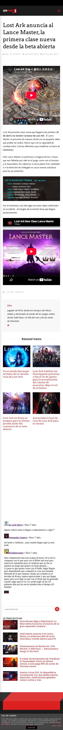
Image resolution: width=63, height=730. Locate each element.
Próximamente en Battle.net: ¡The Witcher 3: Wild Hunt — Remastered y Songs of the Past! (39, 649)
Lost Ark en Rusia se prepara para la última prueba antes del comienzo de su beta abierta (16, 424)
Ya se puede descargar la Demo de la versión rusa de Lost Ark (16, 374)
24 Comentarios (32, 54)
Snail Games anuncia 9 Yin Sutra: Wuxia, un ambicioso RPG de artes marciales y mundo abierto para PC (38, 636)
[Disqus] (31, 476)
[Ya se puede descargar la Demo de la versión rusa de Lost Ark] (16, 366)
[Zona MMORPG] (10, 12)
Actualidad (48, 54)
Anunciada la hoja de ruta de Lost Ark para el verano (45, 421)
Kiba (6, 54)
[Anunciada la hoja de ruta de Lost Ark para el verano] (46, 413)
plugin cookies (57, 725)
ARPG (56, 54)
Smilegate (19, 292)
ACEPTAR (31, 728)
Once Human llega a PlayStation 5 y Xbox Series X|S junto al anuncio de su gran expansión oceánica (39, 624)
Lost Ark (10, 292)
